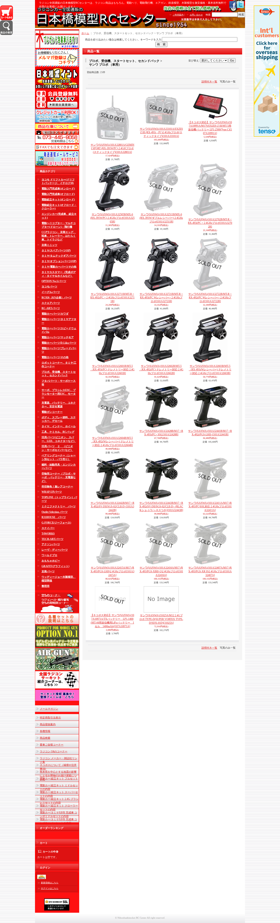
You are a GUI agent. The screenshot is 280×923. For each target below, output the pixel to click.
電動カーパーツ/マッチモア (58, 337)
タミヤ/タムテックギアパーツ (59, 255)
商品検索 (45, 737)
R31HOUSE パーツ (54, 517)
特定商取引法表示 (50, 717)
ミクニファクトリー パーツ (59, 506)
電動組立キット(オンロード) (58, 199)
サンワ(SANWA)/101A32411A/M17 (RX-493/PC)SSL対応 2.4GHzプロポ (210, 506)
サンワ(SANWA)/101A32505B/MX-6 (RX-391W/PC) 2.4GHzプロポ (112, 218)
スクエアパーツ (51, 303)
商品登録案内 (48, 724)
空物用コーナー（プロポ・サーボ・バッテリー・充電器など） (59, 477)
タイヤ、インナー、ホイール (59, 426)
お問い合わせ (196, 15)
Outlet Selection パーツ (55, 511)
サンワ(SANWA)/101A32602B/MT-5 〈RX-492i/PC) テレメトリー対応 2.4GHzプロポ (161, 369)
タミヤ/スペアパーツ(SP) (56, 250)
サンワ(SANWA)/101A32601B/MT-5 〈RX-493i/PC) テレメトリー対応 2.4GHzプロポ (112, 369)
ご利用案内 (178, 15)
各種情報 (45, 731)
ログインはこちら (49, 888)
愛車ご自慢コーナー (51, 744)
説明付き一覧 (209, 81)
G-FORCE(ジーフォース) (56, 522)
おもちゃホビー (51, 560)
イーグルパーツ (51, 292)
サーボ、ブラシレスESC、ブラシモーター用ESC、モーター (59, 394)
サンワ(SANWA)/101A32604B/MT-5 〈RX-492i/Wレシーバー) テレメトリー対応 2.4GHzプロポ (112, 441)
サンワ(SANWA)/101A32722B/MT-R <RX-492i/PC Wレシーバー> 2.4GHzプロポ (210, 297)
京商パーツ (48, 571)
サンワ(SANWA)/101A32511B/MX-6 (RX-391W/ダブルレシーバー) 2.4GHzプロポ (161, 218)
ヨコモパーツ (49, 286)
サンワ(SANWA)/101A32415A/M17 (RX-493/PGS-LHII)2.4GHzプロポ (112, 571)
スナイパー (48, 528)
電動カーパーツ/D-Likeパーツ (59, 342)
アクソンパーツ (51, 544)
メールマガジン (49, 708)
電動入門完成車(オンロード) (58, 188)
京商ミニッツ (49, 245)
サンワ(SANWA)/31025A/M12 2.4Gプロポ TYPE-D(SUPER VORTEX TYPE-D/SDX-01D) (161, 619)
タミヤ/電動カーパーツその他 (59, 266)
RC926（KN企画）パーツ (57, 297)
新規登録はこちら (49, 882)
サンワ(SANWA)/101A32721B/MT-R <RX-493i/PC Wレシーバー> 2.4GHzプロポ (161, 297)
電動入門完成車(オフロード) (58, 194)
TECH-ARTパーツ (52, 539)
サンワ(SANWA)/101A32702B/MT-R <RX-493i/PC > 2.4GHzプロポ (210, 223)
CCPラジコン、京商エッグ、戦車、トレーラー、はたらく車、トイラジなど (59, 236)
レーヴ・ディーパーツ (55, 549)
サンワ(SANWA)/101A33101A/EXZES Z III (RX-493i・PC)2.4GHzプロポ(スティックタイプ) (161, 132)
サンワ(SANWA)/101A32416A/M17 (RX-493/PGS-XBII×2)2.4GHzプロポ (161, 571)
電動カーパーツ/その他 (55, 357)
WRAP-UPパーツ (52, 491)
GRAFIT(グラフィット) (55, 566)
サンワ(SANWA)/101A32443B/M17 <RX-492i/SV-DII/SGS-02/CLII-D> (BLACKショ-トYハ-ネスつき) (161, 506)
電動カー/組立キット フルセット (59, 778)
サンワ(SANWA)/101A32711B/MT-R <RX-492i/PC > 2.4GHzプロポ (112, 297)
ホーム (85, 33)
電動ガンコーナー (52, 411)
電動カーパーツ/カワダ (55, 313)
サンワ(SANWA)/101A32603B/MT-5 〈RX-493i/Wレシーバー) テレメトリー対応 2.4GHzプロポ (210, 369)
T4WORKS (48, 533)
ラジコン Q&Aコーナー (53, 751)
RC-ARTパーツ (51, 308)
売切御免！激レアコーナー (57, 486)
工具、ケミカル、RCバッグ (58, 431)
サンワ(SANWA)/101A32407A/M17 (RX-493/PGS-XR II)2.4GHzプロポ (210, 571)
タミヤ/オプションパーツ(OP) (59, 261)
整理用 (45, 586)
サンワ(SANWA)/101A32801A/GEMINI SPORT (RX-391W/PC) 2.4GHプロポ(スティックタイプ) (112, 148)
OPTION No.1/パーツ (54, 281)
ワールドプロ (49, 555)
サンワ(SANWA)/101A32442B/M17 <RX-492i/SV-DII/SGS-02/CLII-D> (112, 506)
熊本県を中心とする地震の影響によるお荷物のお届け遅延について (58, 775)
